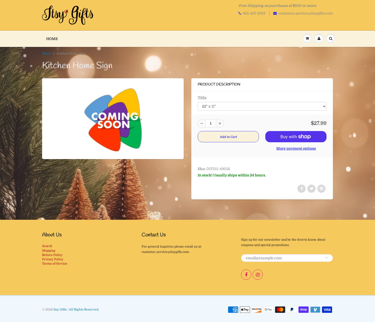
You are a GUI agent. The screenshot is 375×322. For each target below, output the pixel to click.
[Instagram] (258, 274)
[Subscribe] (326, 258)
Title (202, 98)
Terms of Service (54, 263)
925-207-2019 (254, 13)
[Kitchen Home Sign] (113, 118)
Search (47, 246)
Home (52, 39)
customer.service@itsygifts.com (305, 13)
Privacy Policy (52, 259)
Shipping (48, 250)
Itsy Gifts (60, 309)
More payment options (296, 148)
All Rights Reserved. (84, 309)
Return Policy (52, 255)
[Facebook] (246, 274)
